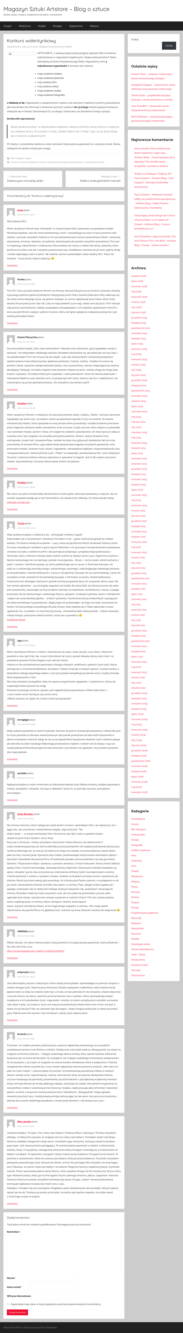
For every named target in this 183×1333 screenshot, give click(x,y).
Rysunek (136, 933)
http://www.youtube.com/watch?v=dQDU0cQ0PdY (35, 951)
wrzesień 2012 (139, 531)
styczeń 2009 (138, 745)
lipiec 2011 (137, 594)
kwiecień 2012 (139, 552)
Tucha (21, 523)
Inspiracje (136, 860)
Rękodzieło (137, 928)
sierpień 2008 (138, 771)
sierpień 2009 (138, 708)
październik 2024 (140, 390)
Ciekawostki (138, 834)
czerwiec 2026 (139, 286)
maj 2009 (136, 724)
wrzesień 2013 (139, 479)
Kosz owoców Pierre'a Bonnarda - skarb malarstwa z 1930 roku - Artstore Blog (153, 153)
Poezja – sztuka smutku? (155, 245)
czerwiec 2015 (139, 432)
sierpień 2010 (138, 651)
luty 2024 (136, 427)
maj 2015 (136, 437)
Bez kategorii (17, 158)
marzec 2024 (138, 421)
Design (135, 839)
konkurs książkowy (29, 162)
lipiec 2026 (137, 281)
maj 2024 (136, 416)
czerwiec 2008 (139, 781)
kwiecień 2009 (139, 729)
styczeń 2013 (138, 515)
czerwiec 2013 (139, 495)
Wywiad (136, 970)
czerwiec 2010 (139, 661)
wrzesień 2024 (139, 395)
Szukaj (134, 39)
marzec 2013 (138, 510)
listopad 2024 (138, 385)
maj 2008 (136, 787)
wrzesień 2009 (139, 703)
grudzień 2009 (139, 693)
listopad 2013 (138, 474)
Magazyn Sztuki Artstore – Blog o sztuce (56, 8)
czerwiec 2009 (139, 719)
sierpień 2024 (138, 401)
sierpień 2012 (138, 536)
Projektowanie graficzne (144, 912)
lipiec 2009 (137, 714)
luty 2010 (136, 682)
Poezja (135, 907)
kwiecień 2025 (139, 359)
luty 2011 (136, 620)
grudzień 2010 (139, 630)
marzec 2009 (138, 734)
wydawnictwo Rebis (94, 162)
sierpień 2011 (138, 588)
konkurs (15, 162)
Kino (133, 865)
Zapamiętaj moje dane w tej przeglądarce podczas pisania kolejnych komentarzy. (56, 1304)
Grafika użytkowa (140, 850)
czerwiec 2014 (139, 458)
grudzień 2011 (139, 573)
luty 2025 (136, 369)
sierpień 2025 (138, 338)
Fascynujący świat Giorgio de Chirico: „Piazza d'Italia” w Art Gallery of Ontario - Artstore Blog (154, 220)
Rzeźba (135, 938)
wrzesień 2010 (139, 646)
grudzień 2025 (139, 317)
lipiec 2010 (137, 656)
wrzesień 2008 (139, 766)
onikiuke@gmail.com (18, 502)
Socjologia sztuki (140, 944)
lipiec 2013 (137, 489)
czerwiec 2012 (139, 542)
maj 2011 (136, 604)
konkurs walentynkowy (50, 162)
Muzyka (57, 25)
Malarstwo (25, 25)
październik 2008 (140, 761)
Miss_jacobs (24, 1121)
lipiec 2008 (137, 776)
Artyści (8, 25)
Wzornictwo (138, 975)
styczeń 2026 (138, 312)
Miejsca (94, 25)
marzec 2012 (138, 557)
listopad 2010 (138, 635)
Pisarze (135, 902)
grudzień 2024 (139, 380)
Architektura (138, 818)
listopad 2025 (138, 322)
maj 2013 (136, 500)
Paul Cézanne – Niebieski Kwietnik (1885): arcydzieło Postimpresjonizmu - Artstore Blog (155, 199)
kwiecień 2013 (139, 505)
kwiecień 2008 (139, 792)
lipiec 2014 (137, 453)
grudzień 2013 (139, 468)
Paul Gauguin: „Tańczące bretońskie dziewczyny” (153, 182)
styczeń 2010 (138, 687)
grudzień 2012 (139, 521)
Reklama (136, 923)
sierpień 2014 (138, 448)
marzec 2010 (138, 677)
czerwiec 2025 (139, 348)
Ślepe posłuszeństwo (73, 162)
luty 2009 (136, 740)
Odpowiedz (12, 265)
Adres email (14, 1287)
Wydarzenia (76, 25)
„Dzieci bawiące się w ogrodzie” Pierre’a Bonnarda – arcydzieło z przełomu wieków (154, 161)
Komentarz (14, 1231)
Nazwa (11, 1278)
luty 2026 (136, 307)
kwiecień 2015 (139, 442)
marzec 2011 (138, 614)
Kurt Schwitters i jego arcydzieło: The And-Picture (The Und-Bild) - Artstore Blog (155, 241)
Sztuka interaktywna (142, 949)
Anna (20, 210)
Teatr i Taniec (138, 954)
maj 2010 (136, 667)
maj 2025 (136, 354)
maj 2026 (136, 291)
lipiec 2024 (137, 406)
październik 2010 (140, 641)
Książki (42, 25)
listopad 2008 (138, 755)
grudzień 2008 (139, 750)
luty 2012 (136, 562)
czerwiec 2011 (139, 599)
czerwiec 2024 (139, 411)
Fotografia (137, 845)
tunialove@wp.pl (16, 619)
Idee (133, 855)
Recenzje (136, 918)
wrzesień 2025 (139, 333)
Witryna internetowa (19, 1296)
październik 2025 (140, 328)
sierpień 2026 (138, 276)
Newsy (135, 897)
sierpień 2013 (138, 484)
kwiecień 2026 (139, 296)
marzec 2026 (138, 302)
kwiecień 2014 (139, 463)
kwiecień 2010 (139, 672)
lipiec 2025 (137, 343)
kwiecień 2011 (139, 609)
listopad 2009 (138, 698)
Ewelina (21, 403)
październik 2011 (140, 578)
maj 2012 (136, 547)
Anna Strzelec (25, 814)
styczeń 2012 (138, 567)
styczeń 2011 (138, 625)
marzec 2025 (138, 364)
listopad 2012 (138, 526)
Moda (134, 886)
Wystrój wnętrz (139, 965)
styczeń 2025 (138, 375)
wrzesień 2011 (139, 583)
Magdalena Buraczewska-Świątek (55, 46)
